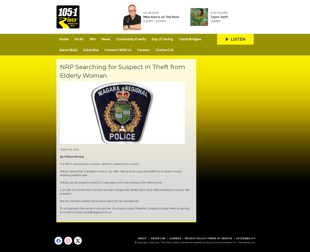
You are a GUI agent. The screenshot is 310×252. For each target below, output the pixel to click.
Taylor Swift (219, 17)
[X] (78, 241)
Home (64, 39)
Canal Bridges (190, 39)
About (142, 238)
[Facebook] (58, 241)
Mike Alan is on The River (161, 17)
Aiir (253, 242)
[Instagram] (68, 241)
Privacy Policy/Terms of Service (208, 238)
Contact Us (165, 50)
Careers (143, 50)
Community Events (131, 39)
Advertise (91, 50)
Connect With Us (118, 50)
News (106, 39)
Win (93, 39)
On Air (79, 39)
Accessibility (245, 238)
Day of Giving (162, 39)
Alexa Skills (68, 50)
